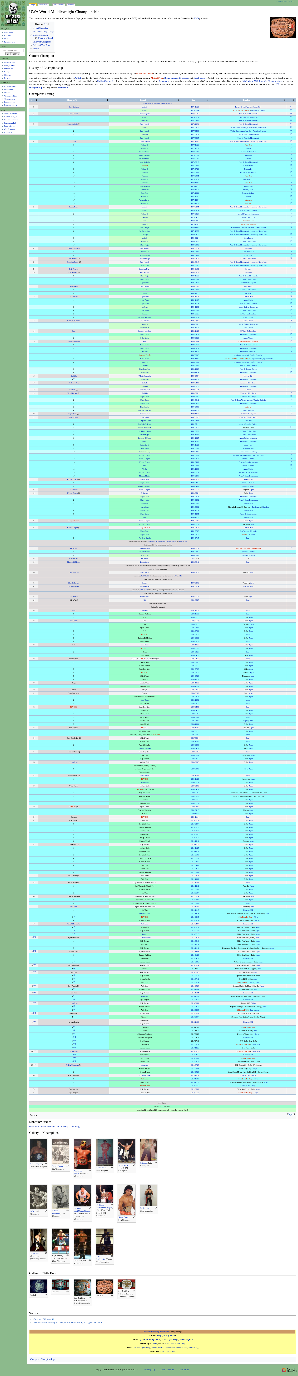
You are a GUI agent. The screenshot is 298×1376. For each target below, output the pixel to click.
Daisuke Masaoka (145, 748)
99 (74, 1033)
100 (74, 1037)
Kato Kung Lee (144, 369)
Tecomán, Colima (248, 193)
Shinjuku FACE (243, 982)
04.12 (197, 789)
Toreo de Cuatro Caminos (248, 210)
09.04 (197, 366)
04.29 (197, 710)
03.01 (197, 421)
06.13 (197, 262)
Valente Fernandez (73, 341)
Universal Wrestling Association (156, 1332)
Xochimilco (248, 169)
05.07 (197, 714)
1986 (193, 334)
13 (291, 144)
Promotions (8, 89)
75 (74, 930)
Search (3, 46)
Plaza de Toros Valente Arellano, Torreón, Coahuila (248, 400)
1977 (193, 128)
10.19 (197, 944)
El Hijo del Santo (144, 421)
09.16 (197, 290)
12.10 (197, 517)
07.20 (197, 634)
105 (74, 1054)
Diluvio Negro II (186, 1339)
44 (291, 327)
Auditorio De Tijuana (248, 283)
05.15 (197, 134)
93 (74, 1009)
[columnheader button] (291, 100)
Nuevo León (263, 262)
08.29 (197, 834)
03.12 (197, 703)
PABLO (144, 610)
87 (74, 989)
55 (291, 368)
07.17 (197, 538)
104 (34, 1051)
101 (74, 1040)
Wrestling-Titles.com (42, 1319)
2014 (193, 955)
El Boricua (184, 78)
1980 (193, 234)
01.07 (197, 448)
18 (291, 210)
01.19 (197, 472)
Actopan (248, 407)
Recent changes (10, 105)
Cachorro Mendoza (144, 317)
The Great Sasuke (145, 538)
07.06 (197, 286)
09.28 (197, 676)
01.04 (197, 110)
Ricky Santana (171, 78)
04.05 (197, 707)
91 (34, 1002)
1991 (193, 417)
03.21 (197, 1003)
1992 (193, 448)
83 (74, 975)
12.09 (197, 228)
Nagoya (246, 586)
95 (74, 1016)
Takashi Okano (145, 548)
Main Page (8, 32)
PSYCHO (144, 634)
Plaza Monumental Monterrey (248, 341)
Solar (74, 331)
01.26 (197, 955)
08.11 (197, 938)
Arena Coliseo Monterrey (248, 438)
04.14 (197, 924)
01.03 (197, 889)
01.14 (197, 524)
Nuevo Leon (263, 141)
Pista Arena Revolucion (248, 352)
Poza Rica (248, 145)
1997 (143, 576)
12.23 (197, 203)
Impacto (144, 224)
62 (291, 410)
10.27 (197, 438)
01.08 (197, 152)
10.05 (197, 183)
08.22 (197, 455)
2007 (193, 731)
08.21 (197, 362)
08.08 (197, 121)
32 (291, 285)
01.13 (197, 1086)
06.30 (197, 431)
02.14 (197, 259)
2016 (193, 1000)
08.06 (197, 555)
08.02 (197, 221)
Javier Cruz (144, 503)
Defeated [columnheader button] (143, 100)
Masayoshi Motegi (73, 562)
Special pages (9, 42)
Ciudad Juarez (248, 166)
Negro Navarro (145, 255)
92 (74, 1006)
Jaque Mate (144, 555)
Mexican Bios (9, 62)
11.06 (197, 883)
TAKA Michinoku (73, 924)
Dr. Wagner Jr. (169, 1336)
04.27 (197, 486)
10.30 (197, 683)
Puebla (248, 148)
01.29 (197, 417)
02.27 (197, 858)
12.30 (197, 231)
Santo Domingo (240, 548)
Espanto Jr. (144, 362)
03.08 (197, 745)
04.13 (197, 958)
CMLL (78, 78)
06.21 (197, 755)
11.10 (197, 844)
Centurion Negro (74, 248)
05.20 (197, 490)
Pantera (144, 583)
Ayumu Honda (145, 1086)
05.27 (197, 428)
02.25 (147, 576)
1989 (193, 372)
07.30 (197, 345)
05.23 (197, 662)
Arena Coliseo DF (248, 459)
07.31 (197, 876)
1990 (193, 383)
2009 (193, 782)
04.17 (197, 483)
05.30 (197, 796)
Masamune (144, 996)
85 (74, 982)
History (71, 5)
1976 (193, 110)
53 (291, 361)
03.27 (197, 214)
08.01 (197, 507)
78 (34, 951)
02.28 (197, 648)
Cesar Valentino (144, 155)
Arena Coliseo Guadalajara (248, 307)
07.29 (197, 1065)
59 (291, 396)
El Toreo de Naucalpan (248, 152)
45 (291, 330)
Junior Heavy (170, 1344)
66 (291, 455)
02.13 (197, 334)
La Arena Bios (10, 86)
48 (291, 341)
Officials (7, 75)
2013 (193, 917)
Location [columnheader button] (246, 100)
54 (291, 365)
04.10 (197, 1007)
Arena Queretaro (248, 448)
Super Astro (164, 81)
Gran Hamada (73, 114)
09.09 (197, 1068)
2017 (193, 1044)
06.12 (197, 752)
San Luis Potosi (258, 455)
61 (291, 406)
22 (291, 227)
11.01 (197, 993)
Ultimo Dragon (144, 455)
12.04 (197, 200)
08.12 (197, 400)
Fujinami (144, 134)
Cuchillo (145, 366)
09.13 (197, 810)
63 (291, 413)
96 (34, 1021)
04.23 (197, 869)
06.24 (197, 896)
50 (291, 348)
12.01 (197, 514)
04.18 (197, 655)
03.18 (197, 210)
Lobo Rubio (144, 279)
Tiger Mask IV (74, 572)
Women (154, 1347)
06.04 (197, 393)
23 (291, 234)
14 (291, 147)
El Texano (73, 548)
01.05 (197, 310)
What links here (10, 114)
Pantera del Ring (144, 452)
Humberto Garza (144, 231)
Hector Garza (73, 559)
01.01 (197, 279)
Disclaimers (184, 1370)
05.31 (197, 317)
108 (34, 1064)
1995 (193, 548)
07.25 (197, 982)
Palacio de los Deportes (243, 107)
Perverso (145, 352)
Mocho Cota (144, 510)
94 (34, 1013)
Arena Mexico (248, 297)
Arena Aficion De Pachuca (248, 417)
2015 (193, 972)
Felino (144, 517)
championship (35, 88)
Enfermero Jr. (144, 328)
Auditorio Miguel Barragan (241, 455)
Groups (7, 72)
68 (291, 461)
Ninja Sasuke (144, 448)
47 (291, 337)
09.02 (197, 462)
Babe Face (144, 121)
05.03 (197, 131)
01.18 (197, 855)
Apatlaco (248, 203)
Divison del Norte (144, 73)
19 (291, 213)
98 (74, 1030)
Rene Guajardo (74, 107)
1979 (193, 207)
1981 (193, 248)
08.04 (197, 324)
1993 (193, 472)
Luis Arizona (73, 269)
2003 (193, 617)
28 (291, 254)
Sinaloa (252, 555)
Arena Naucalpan (248, 252)
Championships (48, 1359)
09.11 (197, 176)
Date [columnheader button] (193, 100)
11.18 (197, 303)
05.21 (197, 390)
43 (291, 323)
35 (291, 296)
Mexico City (256, 107)
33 (291, 289)
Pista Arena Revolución (248, 334)
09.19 (197, 838)
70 (291, 468)
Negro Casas (144, 397)
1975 (193, 107)
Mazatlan (245, 555)
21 (291, 223)
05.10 (197, 386)
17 (291, 179)
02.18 (197, 528)
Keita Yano (144, 782)
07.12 (197, 759)
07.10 (197, 535)
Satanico (145, 314)
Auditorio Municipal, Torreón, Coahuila (248, 355)
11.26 (197, 107)
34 (291, 292)
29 (291, 258)
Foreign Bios (9, 66)
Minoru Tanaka (73, 586)
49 (291, 344)
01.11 (197, 248)
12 (291, 141)
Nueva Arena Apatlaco (248, 224)
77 (34, 937)
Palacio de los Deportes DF (248, 117)
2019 (193, 1086)
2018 (193, 1051)
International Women (166, 1347)
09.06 (197, 466)
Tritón (144, 469)
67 (291, 458)
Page (33, 5)
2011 (193, 855)
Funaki (144, 934)
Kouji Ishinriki (73, 521)
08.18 (197, 769)
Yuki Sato (73, 907)
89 (74, 996)
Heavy (158, 1336)
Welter (154, 1344)
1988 (193, 362)
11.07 (197, 441)
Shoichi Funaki (73, 583)
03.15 (197, 452)
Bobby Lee (144, 190)
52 (291, 354)
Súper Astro (145, 300)
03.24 (197, 128)
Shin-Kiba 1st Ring (245, 917)
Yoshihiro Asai (74, 383)
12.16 (197, 1082)
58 (291, 392)
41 (291, 317)
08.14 (197, 1017)
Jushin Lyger (144, 435)
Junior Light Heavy (169, 1340)
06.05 (197, 138)
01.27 (197, 314)
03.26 (197, 479)
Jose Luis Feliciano (144, 410)
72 (291, 554)
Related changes (10, 117)
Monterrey (63, 88)
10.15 (197, 186)
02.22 (197, 155)
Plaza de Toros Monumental (248, 114)
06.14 (197, 597)
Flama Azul (145, 265)
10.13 (197, 293)
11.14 (197, 817)
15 (291, 151)
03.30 (197, 241)
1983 (193, 265)
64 (291, 427)
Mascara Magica (144, 476)
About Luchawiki (167, 1370)
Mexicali (248, 293)
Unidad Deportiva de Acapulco (240, 131)
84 (74, 978)
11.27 (197, 148)
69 (291, 465)
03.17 (197, 476)
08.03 (197, 962)
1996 (193, 559)
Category (34, 1359)
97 (74, 1026)
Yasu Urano (74, 621)
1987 (193, 355)
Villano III (144, 145)
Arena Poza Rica (248, 221)
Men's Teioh (144, 572)
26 (291, 244)
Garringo (145, 234)
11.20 (197, 276)
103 (74, 1047)
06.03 (197, 1010)
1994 (193, 521)
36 (291, 299)
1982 (193, 259)
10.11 (197, 841)
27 (291, 251)
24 (291, 237)
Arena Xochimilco (248, 217)
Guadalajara (255, 110)
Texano (144, 293)
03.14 (197, 824)
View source (59, 5)
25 (291, 241)
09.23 (197, 572)
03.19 (197, 583)
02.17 (197, 234)
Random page (9, 102)
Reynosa (248, 269)
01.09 (197, 269)
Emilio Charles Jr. (105, 81)
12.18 (197, 352)
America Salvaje (144, 152)
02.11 (197, 207)
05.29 (197, 496)
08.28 (197, 459)
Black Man (144, 372)
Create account (281, 1)
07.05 (197, 628)
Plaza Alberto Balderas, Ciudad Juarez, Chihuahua (248, 128)
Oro (144, 466)
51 (291, 351)
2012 (193, 889)
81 (74, 968)
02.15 (197, 617)
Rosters (7, 78)
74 (74, 927)
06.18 (197, 162)
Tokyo (254, 383)
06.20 (197, 827)
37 (291, 303)
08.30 (197, 403)
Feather (136, 1347)
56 (291, 372)
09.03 (197, 172)
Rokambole (145, 252)
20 (291, 216)
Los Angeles (244, 531)
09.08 (197, 407)
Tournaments (9, 99)
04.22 (197, 1055)
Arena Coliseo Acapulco (248, 514)
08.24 (197, 965)
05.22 (197, 272)
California (253, 531)
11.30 (197, 614)
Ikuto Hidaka (144, 597)
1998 (141, 590)
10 (291, 134)
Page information (11, 126)
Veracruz (248, 159)
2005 (193, 690)
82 (34, 971)
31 (291, 279)
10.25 (197, 328)
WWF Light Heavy (167, 1351)
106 (74, 1057)
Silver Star (34, 1253)
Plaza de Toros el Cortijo (248, 345)
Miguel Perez (157, 78)
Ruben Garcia (144, 445)
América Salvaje (144, 159)
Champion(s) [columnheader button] (72, 100)
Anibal (144, 107)
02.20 (197, 693)
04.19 (146, 590)
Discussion (43, 5)
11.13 (197, 910)
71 (291, 548)
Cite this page (9, 129)
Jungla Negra (73, 207)
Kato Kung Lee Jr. (152, 1339)
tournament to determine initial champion (157, 103)
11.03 (197, 224)
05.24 (197, 493)
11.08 (185, 541)
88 (34, 992)
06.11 (197, 117)
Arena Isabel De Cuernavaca (248, 472)
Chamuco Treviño (144, 355)
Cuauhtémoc (256, 507)
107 (74, 1061)
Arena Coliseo (248, 317)
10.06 (197, 435)
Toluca (248, 196)
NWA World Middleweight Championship (262, 81)
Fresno (244, 535)
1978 (193, 152)
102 (74, 1044)
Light (141, 1340)
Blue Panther (144, 345)
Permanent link (10, 123)
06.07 (197, 397)
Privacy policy (149, 1370)
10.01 (197, 724)
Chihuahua (265, 507)
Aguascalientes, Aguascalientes (262, 359)
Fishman (145, 172)
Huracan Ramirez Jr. (145, 428)
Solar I (144, 441)
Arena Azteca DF (248, 179)
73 (74, 916)
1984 (193, 279)
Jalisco (262, 110)
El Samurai (74, 490)
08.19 (197, 245)
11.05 (197, 728)
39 (291, 310)
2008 (193, 745)
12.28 (197, 372)
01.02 (197, 265)
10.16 (197, 190)
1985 (193, 310)
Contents (7, 36)
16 (291, 154)
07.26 (197, 169)
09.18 (197, 1044)
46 (291, 334)
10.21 (197, 193)
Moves (7, 93)
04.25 (197, 217)
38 (291, 306)
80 (34, 964)
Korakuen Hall (245, 383)
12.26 (197, 410)
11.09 (197, 300)
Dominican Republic (254, 548)
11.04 (197, 907)
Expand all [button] (8, 132)
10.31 (197, 124)
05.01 (197, 872)
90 (74, 999)
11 (291, 137)
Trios (183, 1344)
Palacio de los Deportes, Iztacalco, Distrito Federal (248, 228)
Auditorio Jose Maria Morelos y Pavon (237, 359)
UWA (196, 18)
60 (291, 399)
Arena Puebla (248, 238)
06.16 (197, 931)
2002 (193, 600)
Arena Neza (248, 255)
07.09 (197, 321)
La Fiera (144, 290)
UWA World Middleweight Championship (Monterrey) (54, 1126)
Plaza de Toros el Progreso (241, 110)
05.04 (197, 341)
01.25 (197, 972)
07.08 (197, 252)
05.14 (197, 424)
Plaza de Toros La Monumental (248, 134)
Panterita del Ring (144, 438)
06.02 (197, 500)
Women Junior (181, 1347)
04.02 (197, 865)
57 (74, 378)
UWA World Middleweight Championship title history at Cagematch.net (66, 1322)
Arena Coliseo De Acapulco (248, 462)
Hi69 (144, 600)
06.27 (197, 666)
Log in (291, 1)
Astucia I (145, 166)
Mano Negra (144, 228)
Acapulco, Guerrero (259, 131)
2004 (193, 648)
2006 (193, 703)
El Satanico (74, 297)
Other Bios (8, 69)
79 (74, 961)
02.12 (197, 548)
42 (291, 320)
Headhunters (199, 78)
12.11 (180, 576)
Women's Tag (193, 1347)
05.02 (197, 114)
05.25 (197, 600)
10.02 (197, 141)
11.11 (197, 948)
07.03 (197, 166)
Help (6, 39)
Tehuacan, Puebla (248, 190)
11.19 (197, 510)
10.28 (197, 369)
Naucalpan (248, 155)
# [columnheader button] (31, 100)
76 (74, 933)
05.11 (197, 927)
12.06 (197, 469)
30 (291, 268)
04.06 (197, 383)
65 (291, 451)
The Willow (73, 597)
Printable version (11, 120)
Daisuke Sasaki (144, 913)
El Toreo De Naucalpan (248, 241)
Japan (252, 490)
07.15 (197, 934)
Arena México (248, 300)
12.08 (197, 951)
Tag (178, 1344)
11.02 (197, 196)
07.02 (197, 503)
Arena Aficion (248, 338)
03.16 (197, 283)
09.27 (197, 255)
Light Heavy (145, 1347)
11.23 (197, 145)
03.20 (197, 338)
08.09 (197, 355)
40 (291, 313)
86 (34, 985)
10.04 (197, 989)
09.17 (197, 179)
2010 (193, 820)
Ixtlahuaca (248, 200)
